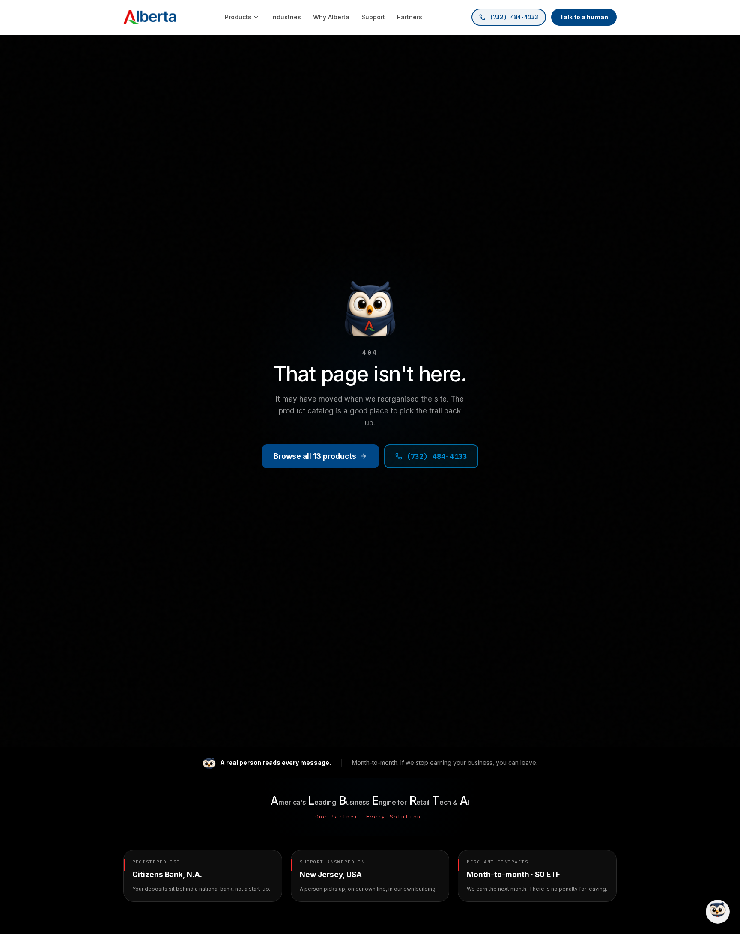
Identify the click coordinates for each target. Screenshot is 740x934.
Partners (409, 17)
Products (238, 17)
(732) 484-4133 (513, 17)
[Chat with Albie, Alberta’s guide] (718, 912)
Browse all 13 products (315, 456)
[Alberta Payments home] (149, 17)
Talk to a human (584, 17)
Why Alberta (331, 17)
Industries (286, 17)
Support (373, 17)
